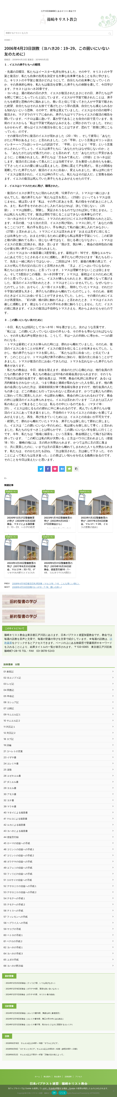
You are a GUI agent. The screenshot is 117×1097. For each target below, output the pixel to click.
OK (54, 1093)
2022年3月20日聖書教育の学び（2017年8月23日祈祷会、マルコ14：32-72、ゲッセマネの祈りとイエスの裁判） (21, 569)
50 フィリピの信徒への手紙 (18, 873)
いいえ (62, 1093)
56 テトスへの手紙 (13, 910)
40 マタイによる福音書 (16, 812)
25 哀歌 (8, 769)
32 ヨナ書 (9, 800)
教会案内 (47, 1076)
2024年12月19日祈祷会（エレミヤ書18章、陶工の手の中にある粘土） (35, 1019)
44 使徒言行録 (11, 837)
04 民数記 (9, 690)
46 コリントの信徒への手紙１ (19, 849)
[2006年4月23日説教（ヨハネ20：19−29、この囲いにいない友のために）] (62, 469)
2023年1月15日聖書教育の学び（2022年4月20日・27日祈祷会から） (58, 520)
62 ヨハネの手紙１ (13, 947)
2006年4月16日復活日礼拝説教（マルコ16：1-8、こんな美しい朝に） (46, 583)
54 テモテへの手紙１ (14, 898)
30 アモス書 (10, 794)
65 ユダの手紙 (11, 959)
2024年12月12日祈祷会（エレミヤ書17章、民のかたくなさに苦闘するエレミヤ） (40, 1024)
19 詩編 (7, 745)
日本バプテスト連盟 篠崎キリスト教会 (58, 1083)
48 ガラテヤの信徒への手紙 (18, 861)
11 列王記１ (9, 726)
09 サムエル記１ (12, 714)
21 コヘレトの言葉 (13, 751)
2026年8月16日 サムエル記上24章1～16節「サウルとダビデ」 (32, 1043)
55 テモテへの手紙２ (14, 904)
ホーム (37, 1076)
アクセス (78, 1076)
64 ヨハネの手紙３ (13, 953)
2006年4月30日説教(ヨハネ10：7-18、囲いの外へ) (37, 587)
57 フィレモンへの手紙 (16, 916)
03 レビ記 (9, 683)
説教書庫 (68, 1076)
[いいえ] (113, 1090)
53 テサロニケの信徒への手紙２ (20, 892)
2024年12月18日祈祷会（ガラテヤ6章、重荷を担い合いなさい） (33, 989)
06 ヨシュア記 (11, 702)
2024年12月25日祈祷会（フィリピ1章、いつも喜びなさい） (31, 983)
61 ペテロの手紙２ (13, 941)
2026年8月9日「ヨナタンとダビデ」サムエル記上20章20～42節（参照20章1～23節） (42, 1049)
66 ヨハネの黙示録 (13, 965)
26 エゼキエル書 (12, 775)
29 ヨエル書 (10, 788)
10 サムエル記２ (12, 720)
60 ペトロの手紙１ (13, 935)
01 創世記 (9, 671)
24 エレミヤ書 (11, 763)
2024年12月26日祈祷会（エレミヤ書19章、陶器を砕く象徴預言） (33, 1013)
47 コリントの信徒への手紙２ (19, 855)
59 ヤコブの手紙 (12, 929)
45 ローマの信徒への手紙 (17, 843)
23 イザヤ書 (10, 757)
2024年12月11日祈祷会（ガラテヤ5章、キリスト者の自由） (31, 994)
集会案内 (57, 1076)
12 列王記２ (10, 732)
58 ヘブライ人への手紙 (16, 922)
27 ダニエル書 (11, 781)
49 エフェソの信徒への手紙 (18, 867)
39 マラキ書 (10, 806)
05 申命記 (9, 696)
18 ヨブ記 (9, 739)
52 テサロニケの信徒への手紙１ (20, 886)
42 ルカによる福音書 (14, 824)
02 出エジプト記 (12, 677)
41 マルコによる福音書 (15, 818)
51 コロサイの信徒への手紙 (18, 880)
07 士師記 (9, 708)
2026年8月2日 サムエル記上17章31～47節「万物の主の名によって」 (35, 1054)
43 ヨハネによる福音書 (16, 830)
